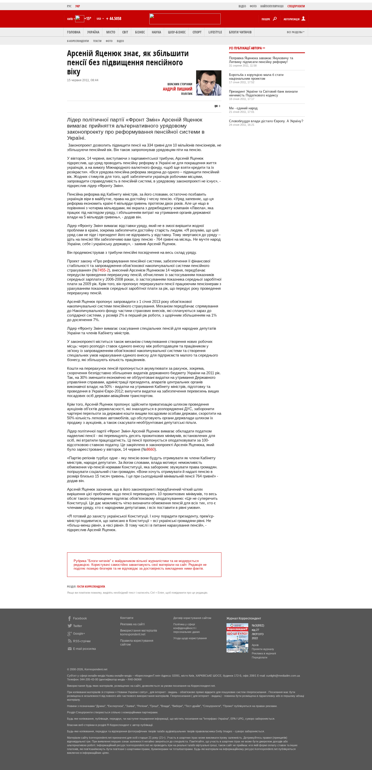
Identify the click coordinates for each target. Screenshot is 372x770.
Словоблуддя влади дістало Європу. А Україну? (266, 121)
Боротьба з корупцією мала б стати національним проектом (256, 76)
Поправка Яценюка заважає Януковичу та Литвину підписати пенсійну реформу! (261, 60)
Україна (93, 32)
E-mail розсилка (84, 649)
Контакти (126, 618)
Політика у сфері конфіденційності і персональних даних (186, 628)
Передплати (259, 657)
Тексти (97, 41)
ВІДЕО (242, 6)
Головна (73, 32)
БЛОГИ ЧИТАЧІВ (240, 32)
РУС (69, 6)
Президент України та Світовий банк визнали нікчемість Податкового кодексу (263, 93)
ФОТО (253, 6)
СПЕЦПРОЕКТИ (296, 6)
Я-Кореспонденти (78, 41)
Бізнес (140, 32)
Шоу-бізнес (176, 32)
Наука (156, 32)
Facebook (80, 618)
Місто (110, 32)
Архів (255, 645)
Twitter (77, 626)
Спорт (197, 32)
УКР (77, 6)
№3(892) (258, 625)
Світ (125, 32)
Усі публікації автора (245, 48)
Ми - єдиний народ (243, 108)
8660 (151, 449)
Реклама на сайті (132, 624)
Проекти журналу (263, 649)
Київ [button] (70, 19)
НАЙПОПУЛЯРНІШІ (272, 6)
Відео (120, 41)
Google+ (79, 633)
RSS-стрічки (82, 641)
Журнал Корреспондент (243, 618)
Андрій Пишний (177, 89)
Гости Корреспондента (91, 586)
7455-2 (103, 270)
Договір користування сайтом (192, 617)
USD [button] (99, 18)
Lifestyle (215, 32)
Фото (109, 41)
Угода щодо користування (190, 638)
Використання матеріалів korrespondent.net (138, 632)
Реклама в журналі (264, 653)
